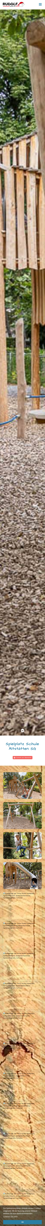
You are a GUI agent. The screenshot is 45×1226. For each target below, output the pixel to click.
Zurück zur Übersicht (23, 757)
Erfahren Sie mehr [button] (10, 1216)
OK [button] (22, 1222)
